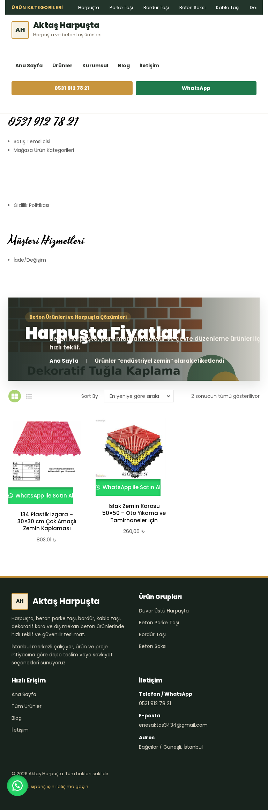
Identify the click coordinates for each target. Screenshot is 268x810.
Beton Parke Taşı (159, 622)
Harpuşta (88, 7)
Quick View (43, 461)
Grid (14, 396)
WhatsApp (196, 88)
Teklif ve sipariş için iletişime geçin (50, 786)
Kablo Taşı (227, 7)
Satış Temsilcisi (32, 141)
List (29, 396)
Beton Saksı (192, 7)
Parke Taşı (121, 7)
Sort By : (90, 396)
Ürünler (62, 65)
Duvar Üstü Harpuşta (164, 610)
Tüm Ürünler (27, 706)
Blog (124, 65)
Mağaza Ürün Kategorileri (44, 150)
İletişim (149, 65)
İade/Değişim (30, 259)
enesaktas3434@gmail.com (173, 725)
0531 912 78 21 (71, 88)
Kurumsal (95, 65)
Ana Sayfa (29, 65)
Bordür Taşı (156, 7)
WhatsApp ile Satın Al (43, 495)
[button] (17, 785)
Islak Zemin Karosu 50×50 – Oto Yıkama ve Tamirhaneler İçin (134, 513)
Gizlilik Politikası (31, 205)
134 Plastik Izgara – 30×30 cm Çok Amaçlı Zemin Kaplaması (46, 521)
